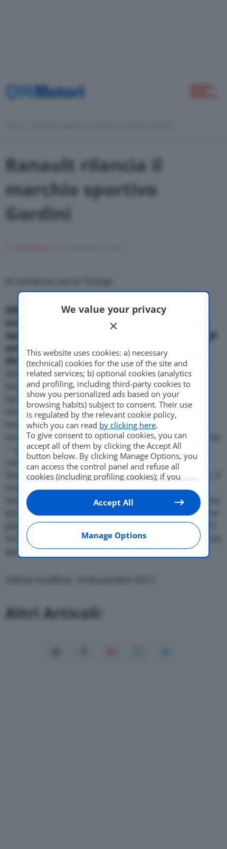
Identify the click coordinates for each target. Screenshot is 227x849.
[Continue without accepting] (113, 326)
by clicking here (127, 425)
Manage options (113, 535)
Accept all (113, 502)
